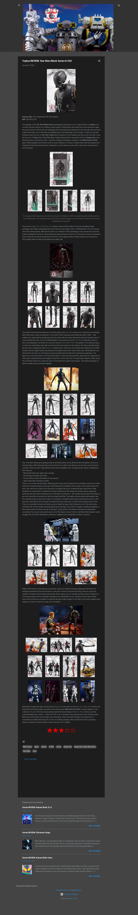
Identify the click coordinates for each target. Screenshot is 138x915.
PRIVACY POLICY (62, 890)
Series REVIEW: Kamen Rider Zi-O (37, 807)
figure (37, 747)
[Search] (119, 6)
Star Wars (26, 751)
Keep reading (94, 826)
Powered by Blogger (70, 894)
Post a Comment (30, 759)
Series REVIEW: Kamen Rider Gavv (37, 858)
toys (34, 751)
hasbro (43, 747)
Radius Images (74, 898)
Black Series (27, 747)
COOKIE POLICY (76, 890)
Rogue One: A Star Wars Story (85, 747)
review (58, 747)
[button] (99, 61)
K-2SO (51, 747)
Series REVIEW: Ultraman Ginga (36, 832)
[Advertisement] (113, 88)
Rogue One (68, 747)
